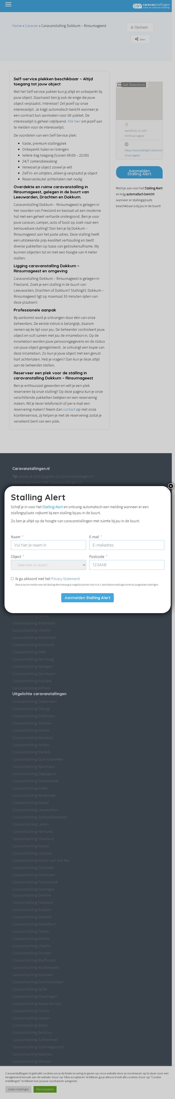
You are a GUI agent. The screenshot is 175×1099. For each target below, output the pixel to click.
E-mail (94, 536)
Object (16, 556)
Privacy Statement (65, 578)
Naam (15, 536)
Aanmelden (87, 597)
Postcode (96, 556)
